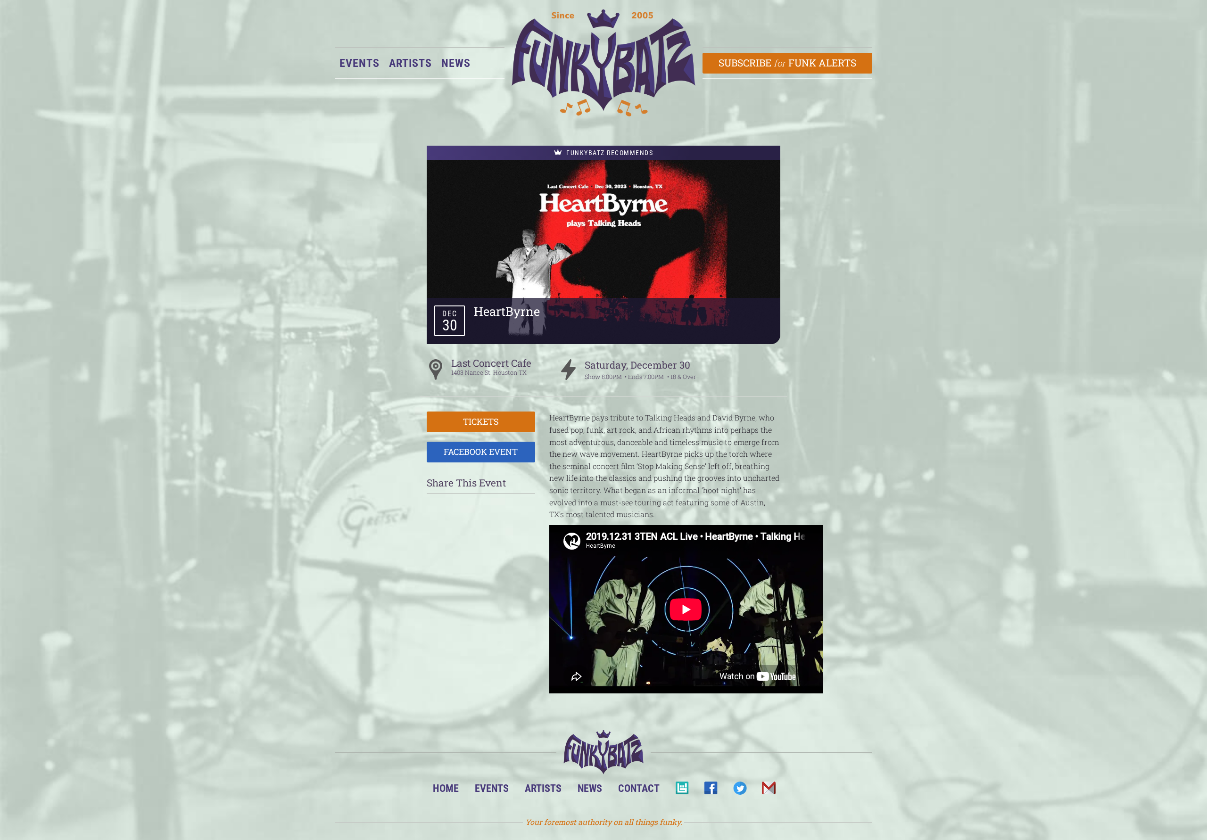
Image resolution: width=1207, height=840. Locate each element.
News (456, 63)
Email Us (768, 791)
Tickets (481, 421)
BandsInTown (682, 791)
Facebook (711, 791)
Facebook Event (481, 451)
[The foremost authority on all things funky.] (603, 62)
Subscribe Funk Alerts (788, 62)
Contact (639, 788)
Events (359, 63)
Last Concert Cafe (491, 363)
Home (446, 788)
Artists (410, 63)
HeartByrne (507, 311)
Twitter (739, 791)
